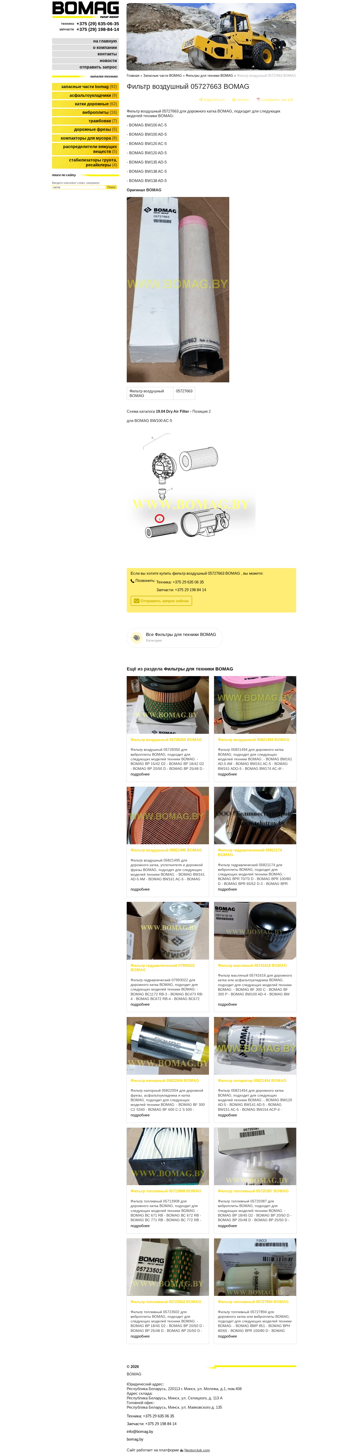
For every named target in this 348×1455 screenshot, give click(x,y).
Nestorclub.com (197, 1450)
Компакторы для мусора (88, 138)
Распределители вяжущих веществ (90, 149)
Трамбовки (102, 121)
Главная (133, 76)
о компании (105, 47)
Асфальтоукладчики (93, 95)
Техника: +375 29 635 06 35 (180, 582)
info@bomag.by (140, 1431)
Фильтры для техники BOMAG (209, 76)
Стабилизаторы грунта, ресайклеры (93, 162)
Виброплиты (99, 112)
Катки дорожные (95, 104)
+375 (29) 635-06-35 (98, 23)
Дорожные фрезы (95, 129)
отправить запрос (98, 67)
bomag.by (135, 1439)
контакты (107, 54)
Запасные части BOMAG (88, 86)
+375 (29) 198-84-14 (98, 29)
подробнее (140, 774)
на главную (105, 41)
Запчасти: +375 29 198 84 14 (181, 590)
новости (108, 60)
